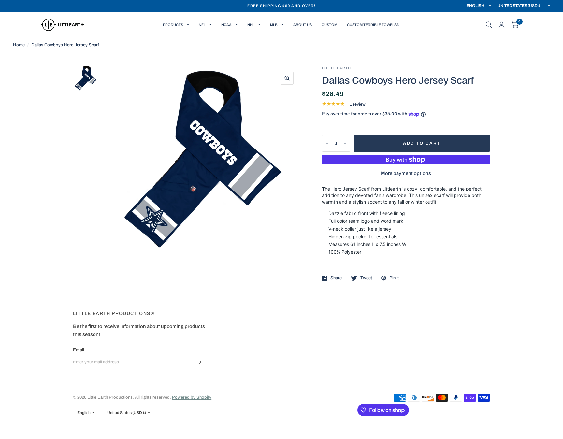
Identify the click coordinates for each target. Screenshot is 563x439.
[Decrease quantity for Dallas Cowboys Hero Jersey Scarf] (327, 143)
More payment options (406, 173)
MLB (274, 25)
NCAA (226, 25)
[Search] (489, 25)
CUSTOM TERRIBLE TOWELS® (373, 25)
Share (336, 278)
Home (19, 45)
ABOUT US (302, 25)
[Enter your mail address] (199, 362)
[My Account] (501, 25)
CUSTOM (329, 25)
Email (78, 350)
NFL (202, 25)
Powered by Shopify (191, 397)
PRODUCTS (173, 25)
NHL (250, 25)
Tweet (366, 278)
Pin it (394, 278)
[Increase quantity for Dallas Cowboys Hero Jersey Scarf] (345, 143)
